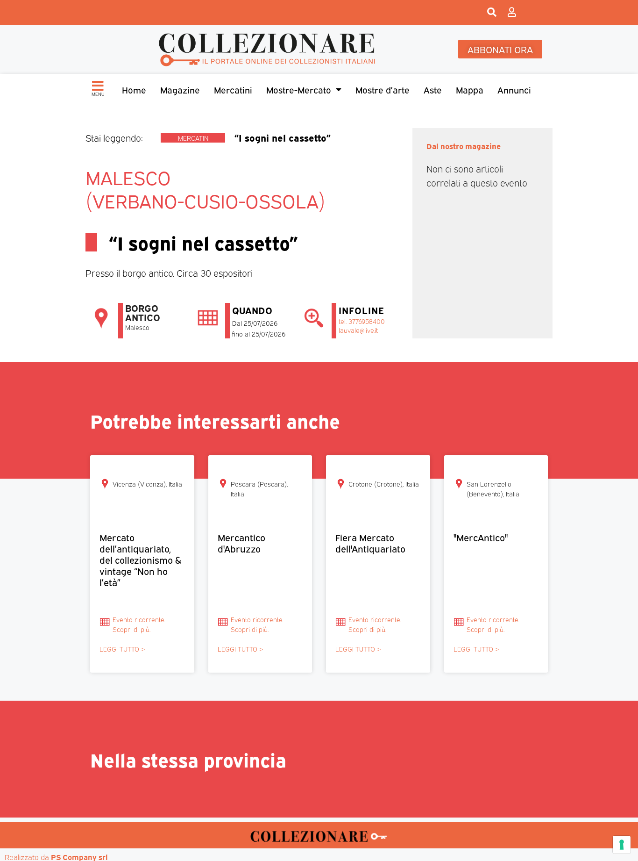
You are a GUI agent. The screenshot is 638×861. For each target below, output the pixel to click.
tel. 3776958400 (362, 320)
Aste (433, 89)
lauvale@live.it (358, 329)
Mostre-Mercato (298, 89)
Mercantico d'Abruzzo (241, 542)
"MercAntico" (481, 537)
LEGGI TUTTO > (122, 648)
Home (134, 89)
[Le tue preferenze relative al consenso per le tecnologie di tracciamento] (622, 845)
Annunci (514, 89)
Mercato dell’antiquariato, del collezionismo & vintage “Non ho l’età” (140, 559)
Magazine (180, 89)
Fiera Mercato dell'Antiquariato (370, 542)
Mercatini (233, 89)
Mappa (469, 89)
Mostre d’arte (382, 89)
